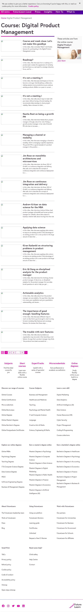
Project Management (64, 425)
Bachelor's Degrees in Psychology (68, 457)
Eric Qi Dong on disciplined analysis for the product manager (36, 272)
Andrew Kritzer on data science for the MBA (35, 206)
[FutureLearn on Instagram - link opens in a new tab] (8, 605)
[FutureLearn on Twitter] (13, 605)
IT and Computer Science (37, 415)
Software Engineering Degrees (12, 482)
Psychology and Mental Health (39, 410)
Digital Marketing (63, 395)
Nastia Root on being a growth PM (38, 115)
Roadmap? (28, 59)
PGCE (4, 477)
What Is (71, 11)
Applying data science (34, 227)
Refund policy (6, 565)
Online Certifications (9, 400)
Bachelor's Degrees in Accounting (68, 462)
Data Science (61, 410)
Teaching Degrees (8, 462)
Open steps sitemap (8, 590)
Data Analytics (62, 400)
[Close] (80, 3)
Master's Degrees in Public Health (40, 475)
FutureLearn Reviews (36, 518)
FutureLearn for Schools (65, 533)
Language (32, 420)
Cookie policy (6, 570)
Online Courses (7, 395)
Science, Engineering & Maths (39, 430)
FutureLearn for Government (66, 528)
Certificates (33, 528)
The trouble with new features (38, 331)
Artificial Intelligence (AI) (65, 405)
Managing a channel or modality (34, 136)
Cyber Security (62, 420)
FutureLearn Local (22, 11)
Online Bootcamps (8, 410)
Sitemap (4, 585)
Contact (32, 565)
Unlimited (32, 533)
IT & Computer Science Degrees (12, 467)
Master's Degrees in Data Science (40, 463)
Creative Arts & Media (37, 425)
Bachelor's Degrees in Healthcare (68, 451)
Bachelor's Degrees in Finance (67, 472)
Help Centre (33, 559)
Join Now (61, 60)
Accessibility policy (8, 580)
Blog (3, 528)
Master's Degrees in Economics (40, 485)
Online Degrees (7, 415)
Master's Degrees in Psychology (40, 451)
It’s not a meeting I (32, 95)
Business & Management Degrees (13, 487)
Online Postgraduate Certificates (13, 430)
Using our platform (35, 513)
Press (37, 11)
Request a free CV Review (38, 538)
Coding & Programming (65, 430)
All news (5, 11)
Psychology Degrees (9, 457)
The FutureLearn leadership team (13, 513)
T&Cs (3, 554)
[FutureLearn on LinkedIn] (23, 605)
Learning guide (34, 523)
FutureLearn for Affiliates (65, 538)
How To (59, 11)
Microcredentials (7, 405)
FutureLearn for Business (65, 523)
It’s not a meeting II (33, 77)
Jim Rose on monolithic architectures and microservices (34, 158)
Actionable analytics (33, 293)
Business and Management (38, 395)
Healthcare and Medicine (37, 400)
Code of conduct (7, 575)
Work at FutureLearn (9, 518)
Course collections (63, 435)
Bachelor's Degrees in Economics (68, 467)
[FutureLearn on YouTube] (18, 605)
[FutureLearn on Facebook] (4, 605)
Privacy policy (6, 559)
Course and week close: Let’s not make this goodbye (37, 42)
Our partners (61, 513)
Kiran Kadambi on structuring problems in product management (38, 248)
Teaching (32, 405)
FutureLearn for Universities (66, 518)
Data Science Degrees (9, 472)
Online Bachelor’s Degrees (11, 425)
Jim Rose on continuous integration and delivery (35, 183)
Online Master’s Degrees (10, 420)
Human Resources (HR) (64, 415)
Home (3, 18)
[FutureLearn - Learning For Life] (75, 605)
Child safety (33, 554)
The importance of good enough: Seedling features (36, 312)
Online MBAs (6, 451)
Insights (48, 11)
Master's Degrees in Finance (38, 480)
